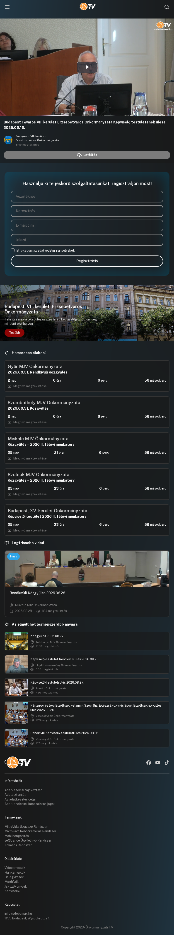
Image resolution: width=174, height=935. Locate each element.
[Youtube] (157, 763)
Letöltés (90, 155)
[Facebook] (148, 763)
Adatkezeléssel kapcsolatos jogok (30, 804)
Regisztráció (87, 261)
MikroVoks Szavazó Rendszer (26, 826)
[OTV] (87, 7)
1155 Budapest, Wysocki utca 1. (27, 918)
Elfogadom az (45, 250)
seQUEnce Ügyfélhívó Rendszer (28, 840)
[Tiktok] (166, 763)
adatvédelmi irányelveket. (56, 250)
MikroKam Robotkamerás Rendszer (30, 831)
